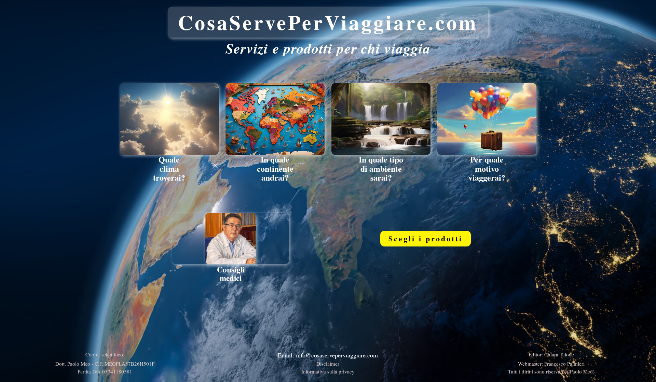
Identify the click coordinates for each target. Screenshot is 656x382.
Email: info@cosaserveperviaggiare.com (328, 355)
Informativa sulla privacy (328, 371)
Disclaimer (327, 363)
